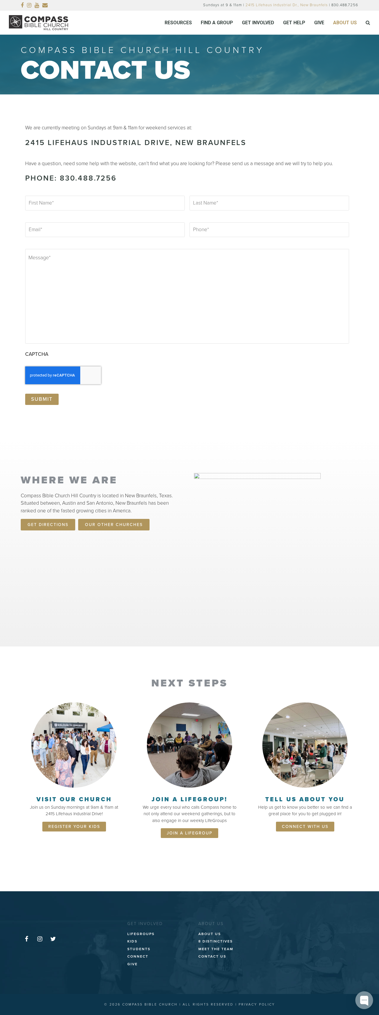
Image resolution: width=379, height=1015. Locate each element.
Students (138, 949)
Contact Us (212, 956)
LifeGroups (141, 934)
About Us (209, 934)
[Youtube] (37, 5)
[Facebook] (22, 5)
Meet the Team (215, 949)
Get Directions (48, 524)
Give (132, 964)
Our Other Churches (114, 524)
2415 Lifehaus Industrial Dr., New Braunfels (286, 5)
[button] (368, 22)
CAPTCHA (36, 354)
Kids (132, 941)
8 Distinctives (215, 941)
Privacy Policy (257, 1004)
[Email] (45, 5)
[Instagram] (29, 5)
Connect (137, 956)
